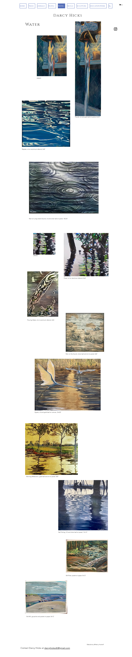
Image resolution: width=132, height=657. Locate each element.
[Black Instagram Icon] (115, 29)
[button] (120, 5)
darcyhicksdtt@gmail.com (57, 648)
